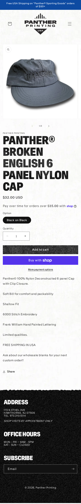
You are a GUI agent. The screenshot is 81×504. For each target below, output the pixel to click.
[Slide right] (49, 126)
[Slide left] (32, 126)
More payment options (40, 269)
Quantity (8, 228)
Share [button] (11, 371)
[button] (70, 24)
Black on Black (17, 220)
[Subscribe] (73, 468)
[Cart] (10, 24)
